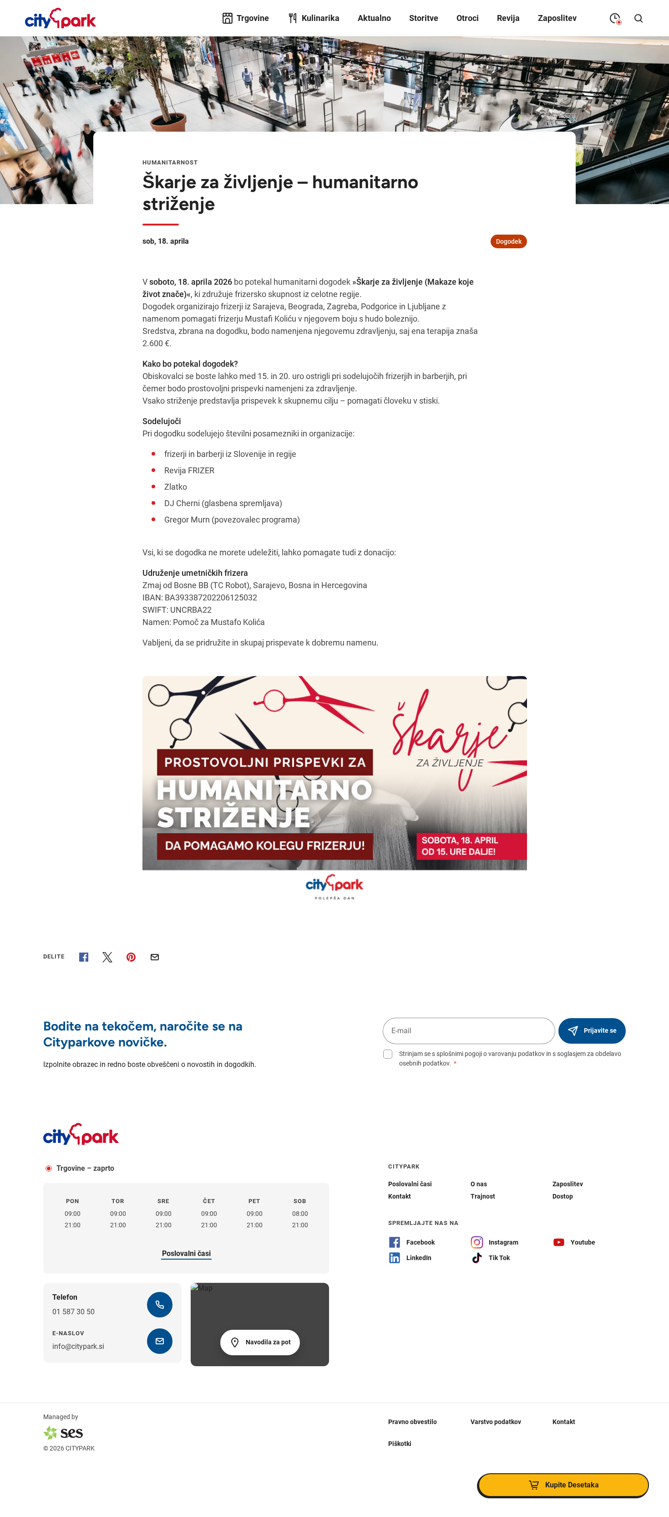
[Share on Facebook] (84, 957)
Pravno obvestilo (412, 1421)
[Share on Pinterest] (131, 957)
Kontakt (563, 1421)
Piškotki (399, 1443)
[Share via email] (155, 957)
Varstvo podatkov (496, 1421)
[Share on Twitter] (107, 957)
